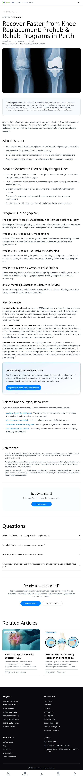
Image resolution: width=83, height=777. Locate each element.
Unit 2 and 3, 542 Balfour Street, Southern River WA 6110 (63, 750)
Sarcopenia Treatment (51, 730)
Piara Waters (48, 701)
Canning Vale (48, 716)
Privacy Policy (7, 753)
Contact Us (7, 749)
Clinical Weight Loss (10, 712)
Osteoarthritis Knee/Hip (11, 716)
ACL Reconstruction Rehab (17, 420)
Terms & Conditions (9, 757)
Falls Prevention (49, 719)
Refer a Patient (8, 742)
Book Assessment (30, 603)
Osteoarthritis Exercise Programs (20, 424)
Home (4, 17)
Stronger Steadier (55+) (11, 701)
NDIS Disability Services (11, 723)
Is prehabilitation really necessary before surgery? (23, 545)
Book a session (41, 504)
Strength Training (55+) (52, 727)
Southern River (49, 712)
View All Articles (11, 12)
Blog (9, 17)
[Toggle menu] (79, 2)
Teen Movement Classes (11, 719)
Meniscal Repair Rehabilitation (19, 413)
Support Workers (9, 727)
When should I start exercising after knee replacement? (26, 535)
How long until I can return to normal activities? (23, 554)
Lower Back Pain (8, 708)
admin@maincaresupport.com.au (58, 745)
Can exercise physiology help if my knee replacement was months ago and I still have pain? (39, 565)
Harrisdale (47, 705)
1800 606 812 (54, 603)
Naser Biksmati (20, 44)
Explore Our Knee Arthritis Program (23, 387)
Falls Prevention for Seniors (17, 428)
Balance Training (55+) (51, 723)
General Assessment (10, 705)
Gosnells (47, 708)
